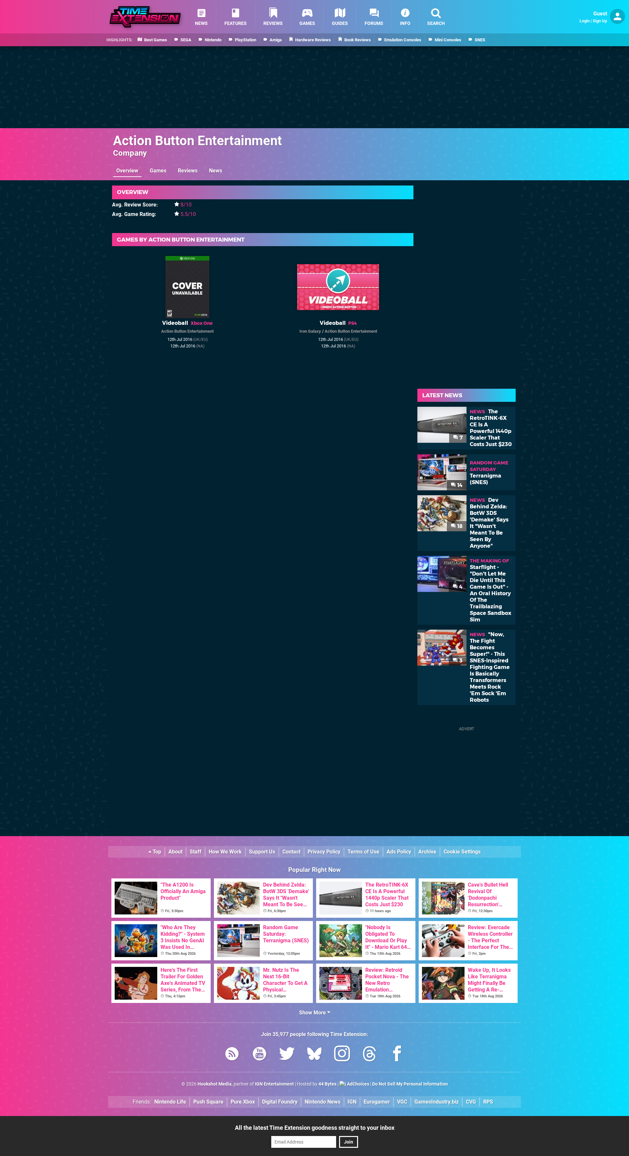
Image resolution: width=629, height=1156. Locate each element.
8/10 (186, 205)
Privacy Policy (324, 852)
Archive (427, 852)
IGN (352, 1102)
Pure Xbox (243, 1102)
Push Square (208, 1102)
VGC (402, 1102)
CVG (471, 1102)
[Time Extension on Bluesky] (314, 1055)
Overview (127, 170)
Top (156, 852)
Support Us (262, 852)
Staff (195, 852)
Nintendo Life (170, 1102)
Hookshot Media (215, 1084)
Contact (291, 852)
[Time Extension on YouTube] (259, 1055)
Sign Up (600, 20)
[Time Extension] (145, 17)
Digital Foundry (279, 1102)
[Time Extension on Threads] (369, 1055)
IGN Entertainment (274, 1084)
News (215, 170)
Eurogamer (377, 1102)
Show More (313, 1012)
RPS (488, 1102)
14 (459, 485)
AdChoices (357, 1084)
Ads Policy (399, 852)
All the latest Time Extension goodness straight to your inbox (314, 1127)
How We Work (225, 852)
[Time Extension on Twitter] (287, 1055)
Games (158, 170)
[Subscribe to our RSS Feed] (232, 1055)
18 (459, 526)
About (175, 852)
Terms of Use (363, 852)
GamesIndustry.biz (436, 1102)
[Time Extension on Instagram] (342, 1055)
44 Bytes (327, 1084)
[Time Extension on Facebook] (397, 1055)
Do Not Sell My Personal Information (410, 1084)
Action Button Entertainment (197, 140)
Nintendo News (322, 1102)
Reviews (188, 170)
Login (585, 20)
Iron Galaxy (310, 331)
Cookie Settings (462, 852)
